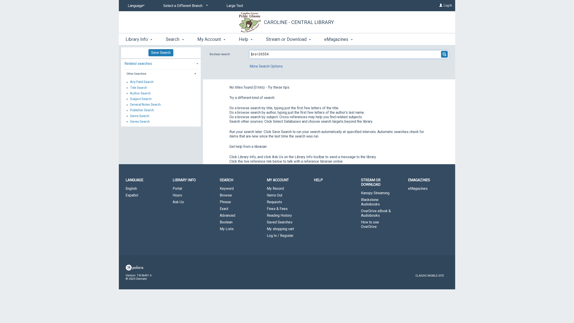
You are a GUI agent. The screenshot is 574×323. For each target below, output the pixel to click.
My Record (275, 188)
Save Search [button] (161, 52)
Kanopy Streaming (375, 193)
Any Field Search (142, 82)
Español (132, 195)
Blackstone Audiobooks (370, 202)
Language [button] (134, 180)
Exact (224, 209)
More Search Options (266, 66)
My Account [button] (209, 39)
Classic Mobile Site (429, 275)
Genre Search (139, 116)
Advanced (227, 215)
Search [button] (173, 39)
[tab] (161, 63)
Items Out (274, 195)
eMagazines (418, 188)
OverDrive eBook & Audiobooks (376, 213)
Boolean (226, 222)
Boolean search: (220, 54)
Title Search (138, 87)
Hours (177, 195)
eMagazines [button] (336, 39)
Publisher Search (142, 110)
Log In (448, 5)
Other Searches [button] (136, 73)
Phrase (225, 202)
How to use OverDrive (370, 224)
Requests (274, 202)
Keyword (227, 188)
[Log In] (440, 5)
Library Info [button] (137, 39)
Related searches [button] (138, 63)
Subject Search (141, 99)
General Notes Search (145, 105)
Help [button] (244, 39)
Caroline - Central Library (299, 22)
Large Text (234, 6)
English (131, 188)
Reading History (279, 215)
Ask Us (178, 202)
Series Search (140, 121)
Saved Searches (279, 222)
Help (318, 180)
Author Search (140, 93)
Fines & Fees (277, 209)
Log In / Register (280, 236)
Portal (177, 188)
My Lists (227, 229)
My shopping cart (280, 229)
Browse (226, 195)
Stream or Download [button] (287, 39)
